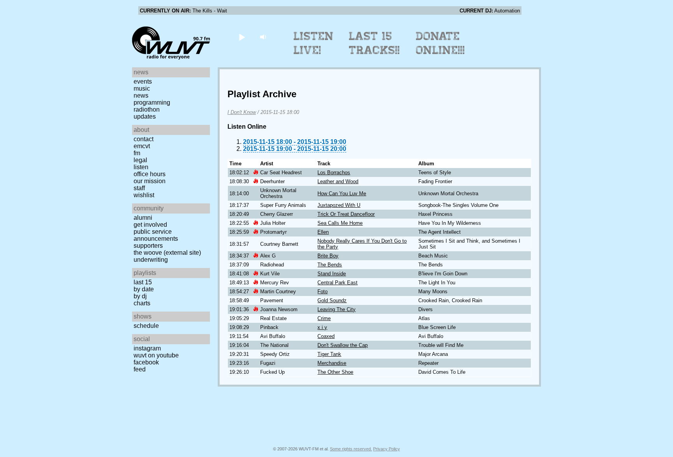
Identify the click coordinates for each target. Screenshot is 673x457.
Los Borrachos (333, 172)
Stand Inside (331, 274)
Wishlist (144, 195)
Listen (141, 167)
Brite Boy (327, 256)
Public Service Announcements (156, 235)
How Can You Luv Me (341, 193)
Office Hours (150, 174)
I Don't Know (241, 112)
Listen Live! (314, 43)
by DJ (140, 296)
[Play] (241, 37)
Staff (139, 188)
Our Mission (150, 181)
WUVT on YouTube (156, 355)
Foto (322, 291)
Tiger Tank (329, 354)
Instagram (147, 348)
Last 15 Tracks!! (374, 43)
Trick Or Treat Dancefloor (346, 214)
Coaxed (326, 336)
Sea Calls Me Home (340, 223)
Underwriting (151, 259)
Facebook (146, 362)
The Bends (329, 265)
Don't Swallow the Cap (342, 345)
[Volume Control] (264, 37)
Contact (143, 139)
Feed (140, 369)
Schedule (146, 325)
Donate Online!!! (440, 43)
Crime (324, 318)
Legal (140, 160)
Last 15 (143, 282)
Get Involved (150, 224)
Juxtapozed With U (338, 205)
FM (137, 153)
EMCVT (142, 146)
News (141, 95)
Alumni (143, 217)
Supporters (148, 245)
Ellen (323, 232)
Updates (145, 116)
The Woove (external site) (167, 252)
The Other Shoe (335, 372)
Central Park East (337, 282)
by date (144, 289)
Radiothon (147, 109)
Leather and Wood (337, 181)
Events (143, 81)
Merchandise (331, 363)
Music (142, 88)
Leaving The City (336, 309)
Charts (142, 303)
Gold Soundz (332, 300)
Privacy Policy (386, 448)
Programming (152, 102)
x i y (322, 327)
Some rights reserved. (351, 448)
